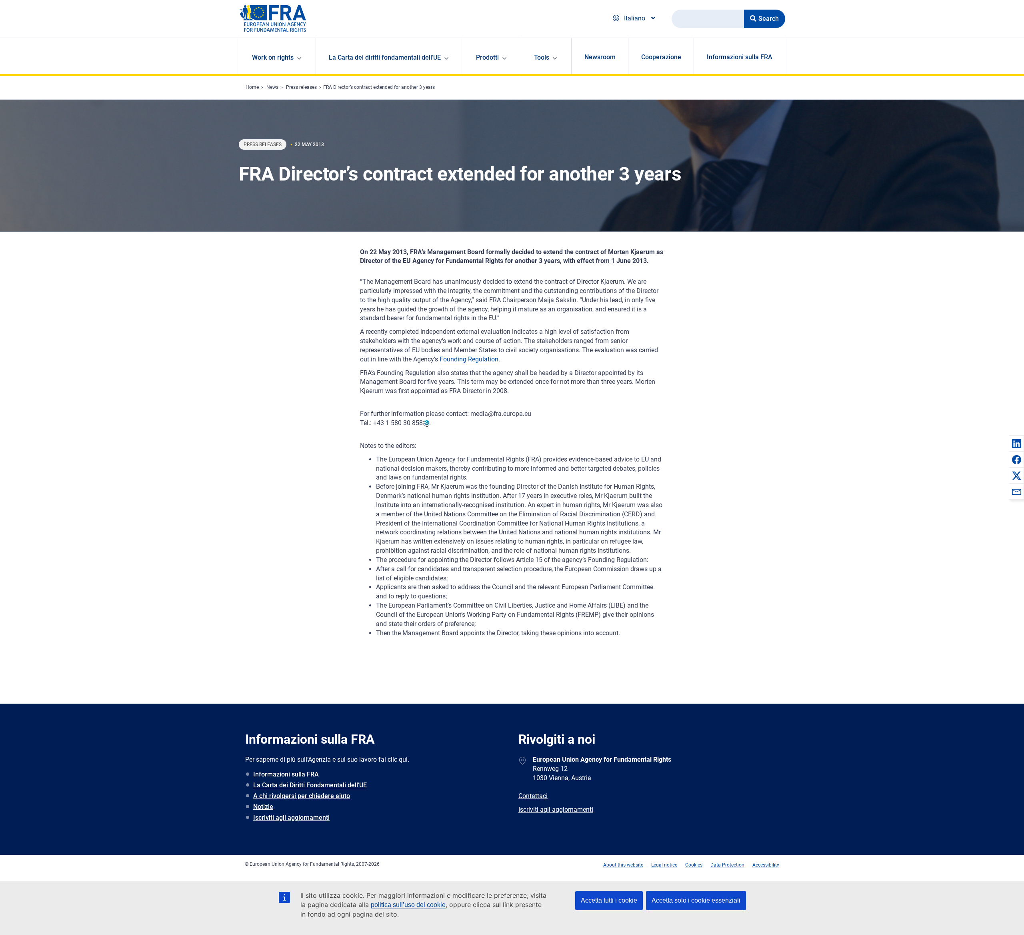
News (272, 87)
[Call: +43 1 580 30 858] (426, 423)
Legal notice (664, 865)
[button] (1016, 443)
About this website (623, 865)
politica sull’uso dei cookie (408, 904)
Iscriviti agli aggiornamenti (291, 817)
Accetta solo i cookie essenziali (696, 900)
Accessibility (765, 865)
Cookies (693, 865)
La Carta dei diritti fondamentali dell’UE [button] (385, 57)
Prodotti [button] (487, 57)
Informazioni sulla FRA (739, 57)
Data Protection (727, 865)
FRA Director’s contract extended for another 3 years (379, 87)
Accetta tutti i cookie (609, 900)
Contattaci (533, 796)
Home (252, 87)
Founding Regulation (469, 359)
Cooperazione (661, 57)
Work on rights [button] (273, 57)
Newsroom (600, 57)
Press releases (301, 87)
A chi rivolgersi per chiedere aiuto (301, 796)
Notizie (263, 807)
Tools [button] (541, 57)
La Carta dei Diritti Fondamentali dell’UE (310, 785)
